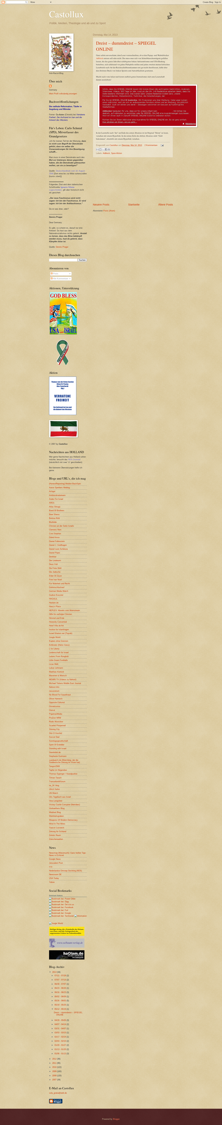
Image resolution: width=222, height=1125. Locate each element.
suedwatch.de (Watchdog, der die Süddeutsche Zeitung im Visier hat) (64, 761)
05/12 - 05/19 (61, 1009)
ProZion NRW (55, 718)
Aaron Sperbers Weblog (59, 487)
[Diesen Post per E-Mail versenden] (97, 149)
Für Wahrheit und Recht (59, 583)
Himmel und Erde (56, 618)
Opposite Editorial (57, 702)
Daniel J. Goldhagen (58, 545)
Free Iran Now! (55, 579)
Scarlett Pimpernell (57, 725)
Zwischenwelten (56, 839)
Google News (55, 859)
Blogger (116, 1119)
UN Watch (53, 793)
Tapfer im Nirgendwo (58, 770)
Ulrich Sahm (54, 789)
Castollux (66, 14)
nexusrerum (54, 691)
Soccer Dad (54, 737)
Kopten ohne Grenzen (58, 641)
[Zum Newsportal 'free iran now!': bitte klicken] (62, 364)
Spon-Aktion (116, 153)
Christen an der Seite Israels (61, 526)
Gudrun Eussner (56, 595)
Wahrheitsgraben (56, 816)
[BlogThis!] (100, 149)
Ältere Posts (165, 204)
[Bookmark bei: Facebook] (61, 907)
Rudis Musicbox (56, 721)
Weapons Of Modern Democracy (63, 820)
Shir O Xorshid (55, 733)
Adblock (99, 58)
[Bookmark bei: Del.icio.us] (61, 904)
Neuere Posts (101, 204)
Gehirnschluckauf (56, 587)
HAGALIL (53, 599)
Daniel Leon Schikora (58, 549)
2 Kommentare (151, 145)
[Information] (80, 916)
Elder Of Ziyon (55, 576)
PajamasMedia (55, 714)
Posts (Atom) (109, 211)
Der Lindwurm (55, 560)
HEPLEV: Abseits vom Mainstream (64, 610)
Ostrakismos (54, 706)
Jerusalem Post (56, 863)
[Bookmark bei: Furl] (58, 910)
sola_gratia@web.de (58, 1093)
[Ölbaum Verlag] (66, 947)
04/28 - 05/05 (61, 1020)
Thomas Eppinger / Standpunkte (63, 774)
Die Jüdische (54, 572)
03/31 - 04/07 (61, 1028)
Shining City (54, 729)
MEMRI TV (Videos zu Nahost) (62, 679)
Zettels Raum (55, 835)
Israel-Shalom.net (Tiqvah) (60, 633)
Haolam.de (53, 603)
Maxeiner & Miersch (58, 675)
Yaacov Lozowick (56, 828)
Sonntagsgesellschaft (58, 741)
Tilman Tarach (55, 778)
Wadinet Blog (55, 812)
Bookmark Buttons (56, 895)
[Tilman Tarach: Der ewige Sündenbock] (66, 935)
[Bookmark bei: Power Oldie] (62, 899)
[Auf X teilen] (103, 149)
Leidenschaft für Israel (59, 652)
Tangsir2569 (54, 766)
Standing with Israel (57, 748)
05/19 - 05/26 (61, 1005)
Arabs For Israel (56, 499)
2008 (54, 1075)
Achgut (52, 491)
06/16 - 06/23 (61, 992)
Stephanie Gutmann (57, 756)
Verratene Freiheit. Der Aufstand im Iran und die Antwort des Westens (67, 117)
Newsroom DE (55, 874)
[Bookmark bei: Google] (60, 913)
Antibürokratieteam (57, 495)
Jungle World (54, 637)
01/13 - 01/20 (61, 1049)
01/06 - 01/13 (61, 1053)
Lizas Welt (53, 664)
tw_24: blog (54, 785)
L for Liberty (54, 649)
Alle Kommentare (60, 278)
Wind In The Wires (57, 824)
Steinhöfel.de (55, 752)
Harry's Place (55, 606)
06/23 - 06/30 (61, 988)
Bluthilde (53, 522)
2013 (54, 972)
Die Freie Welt (55, 568)
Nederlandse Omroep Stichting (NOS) (65, 871)
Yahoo (52, 882)
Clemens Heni (55, 530)
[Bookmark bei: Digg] (59, 901)
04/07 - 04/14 (61, 1024)
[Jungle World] (56, 923)
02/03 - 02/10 (61, 1041)
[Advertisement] (133, 180)
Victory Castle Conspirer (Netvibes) (64, 804)
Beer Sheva (54, 514)
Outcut (52, 710)
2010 (54, 1067)
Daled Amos (54, 537)
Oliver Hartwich (55, 699)
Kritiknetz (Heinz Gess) (59, 645)
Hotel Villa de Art (56, 626)
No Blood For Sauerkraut (60, 695)
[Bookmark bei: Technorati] (61, 916)
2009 (54, 1071)
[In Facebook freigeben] (106, 149)
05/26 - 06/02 (61, 1000)
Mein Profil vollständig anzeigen (63, 93)
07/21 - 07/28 (61, 975)
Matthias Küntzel (56, 672)
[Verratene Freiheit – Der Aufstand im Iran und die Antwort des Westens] (62, 414)
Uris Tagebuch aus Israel (60, 797)
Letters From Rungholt (59, 656)
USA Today (54, 878)
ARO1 (51, 503)
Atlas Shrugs (54, 507)
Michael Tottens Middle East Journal (65, 683)
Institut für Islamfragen (59, 629)
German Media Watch (58, 591)
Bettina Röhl (54, 518)
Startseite (134, 204)
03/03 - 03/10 (61, 1032)
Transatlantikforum (57, 781)
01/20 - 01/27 (61, 1045)
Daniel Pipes (54, 553)
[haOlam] (66, 959)
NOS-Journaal (74, 459)
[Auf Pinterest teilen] (108, 149)
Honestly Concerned (58, 622)
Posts (55, 273)
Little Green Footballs (58, 660)
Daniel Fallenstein (57, 541)
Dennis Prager (62, 247)
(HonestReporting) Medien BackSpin (65, 484)
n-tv (50, 867)
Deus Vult (53, 564)
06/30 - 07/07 (61, 984)
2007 (54, 1080)
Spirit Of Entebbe (56, 745)
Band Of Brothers (56, 510)
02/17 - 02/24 (61, 1037)
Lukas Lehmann (56, 668)
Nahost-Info (54, 687)
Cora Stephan (55, 533)
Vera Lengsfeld (55, 801)
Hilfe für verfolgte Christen (60, 614)
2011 (54, 1063)
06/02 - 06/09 (61, 996)
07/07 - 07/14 (61, 980)
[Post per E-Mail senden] (162, 145)
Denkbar (52, 557)
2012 (54, 1059)
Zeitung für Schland (57, 831)
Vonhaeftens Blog (56, 808)
